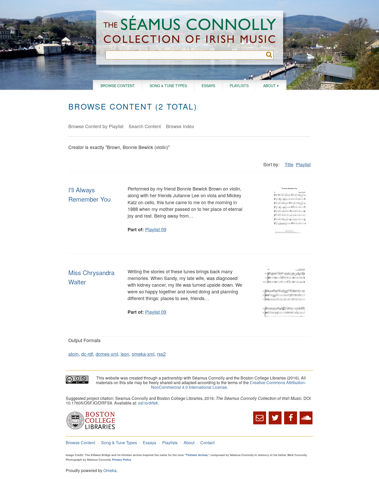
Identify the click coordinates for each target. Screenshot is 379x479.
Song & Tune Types (168, 85)
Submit (269, 55)
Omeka (110, 470)
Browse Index (180, 126)
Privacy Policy (121, 459)
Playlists (239, 85)
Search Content (145, 126)
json (125, 353)
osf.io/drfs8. (148, 403)
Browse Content (118, 85)
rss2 (161, 353)
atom (73, 353)
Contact (207, 442)
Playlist (303, 164)
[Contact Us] (259, 417)
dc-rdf (87, 353)
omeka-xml (143, 353)
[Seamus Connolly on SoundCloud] (306, 417)
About (269, 85)
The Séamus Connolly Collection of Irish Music (189, 31)
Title (289, 164)
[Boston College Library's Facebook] (290, 417)
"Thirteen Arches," (197, 455)
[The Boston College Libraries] (91, 429)
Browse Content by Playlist (95, 126)
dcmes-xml (107, 353)
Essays (208, 85)
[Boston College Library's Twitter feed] (275, 417)
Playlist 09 (155, 229)
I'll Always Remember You (89, 194)
